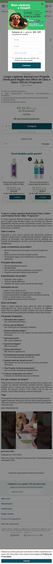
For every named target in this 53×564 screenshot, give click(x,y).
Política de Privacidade (24, 60)
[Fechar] (42, 4)
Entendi (27, 561)
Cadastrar (26, 65)
